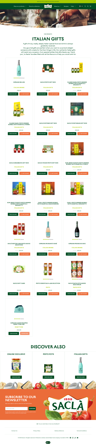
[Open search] (85, 6)
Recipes (66, 6)
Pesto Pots (48, 354)
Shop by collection (34, 6)
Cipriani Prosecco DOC (77, 243)
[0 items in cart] (90, 6)
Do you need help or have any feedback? (49, 423)
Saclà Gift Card (19, 283)
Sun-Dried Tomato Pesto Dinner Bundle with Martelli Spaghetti (19, 204)
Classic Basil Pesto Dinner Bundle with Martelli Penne (19, 123)
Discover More (13, 93)
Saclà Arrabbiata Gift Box (19, 163)
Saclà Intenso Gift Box (48, 123)
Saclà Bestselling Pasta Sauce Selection (19, 244)
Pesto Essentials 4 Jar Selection (48, 283)
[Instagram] (72, 437)
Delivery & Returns (59, 430)
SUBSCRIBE (32, 408)
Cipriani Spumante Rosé (48, 243)
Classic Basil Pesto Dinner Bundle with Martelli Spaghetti (77, 83)
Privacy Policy (36, 430)
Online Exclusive (16, 354)
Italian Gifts (80, 354)
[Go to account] (88, 6)
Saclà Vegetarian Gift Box (77, 123)
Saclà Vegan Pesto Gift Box (48, 163)
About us (56, 6)
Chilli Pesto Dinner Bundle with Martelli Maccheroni (48, 203)
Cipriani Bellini (19, 82)
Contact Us (14, 430)
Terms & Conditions (82, 430)
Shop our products (19, 6)
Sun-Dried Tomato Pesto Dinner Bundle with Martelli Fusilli (77, 163)
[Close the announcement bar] (94, 1)
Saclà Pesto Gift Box (48, 82)
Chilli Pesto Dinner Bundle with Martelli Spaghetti (77, 203)
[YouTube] (77, 437)
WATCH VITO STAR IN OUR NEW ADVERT (48, 1)
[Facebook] (70, 437)
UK (82, 6)
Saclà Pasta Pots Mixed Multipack (77, 284)
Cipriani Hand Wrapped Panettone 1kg (19, 323)
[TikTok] (75, 437)
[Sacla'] (48, 6)
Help (72, 6)
